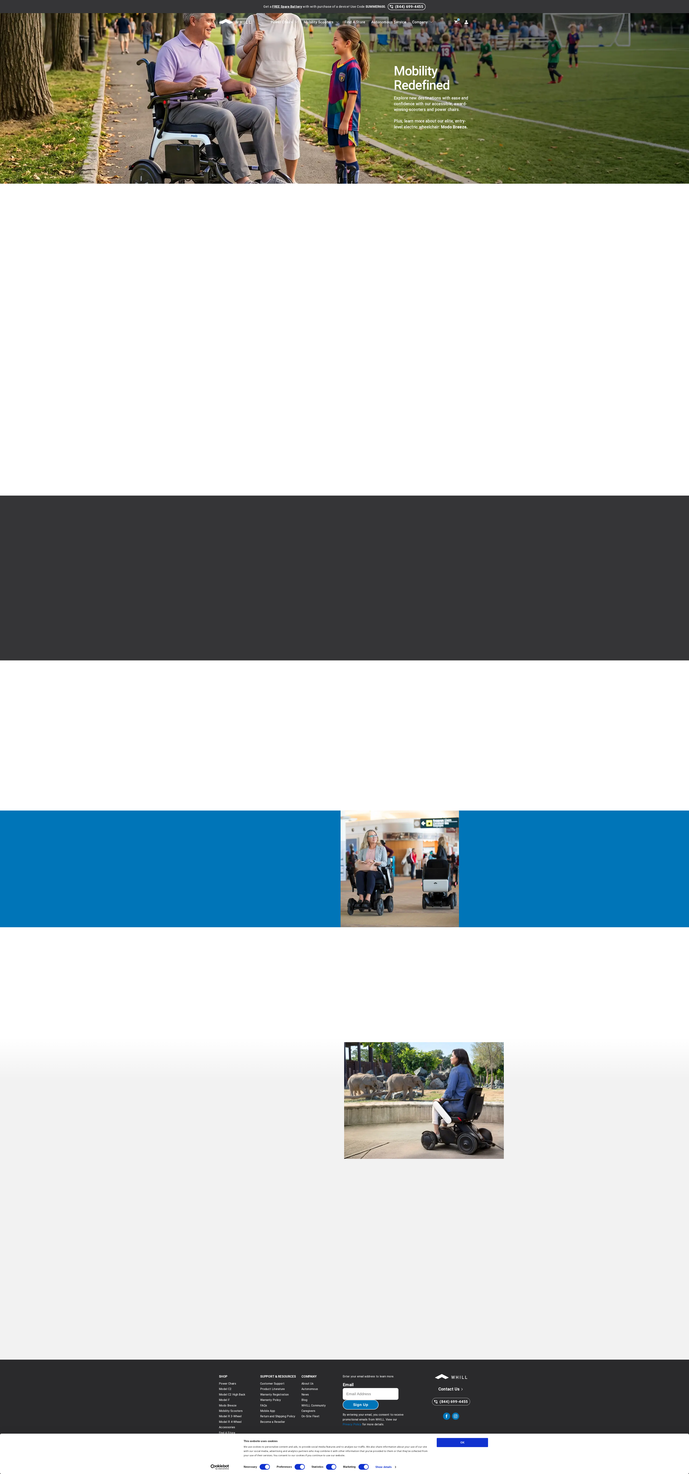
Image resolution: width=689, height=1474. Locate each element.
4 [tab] (293, 1145)
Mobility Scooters (318, 22)
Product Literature (272, 1389)
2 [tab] (282, 1145)
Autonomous (309, 1389)
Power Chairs (282, 22)
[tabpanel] (344, 392)
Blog (242, 1308)
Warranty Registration (274, 1394)
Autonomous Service (388, 22)
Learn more (252, 1351)
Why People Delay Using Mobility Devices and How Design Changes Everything (265, 1321)
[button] (268, 730)
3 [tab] (288, 1145)
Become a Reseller (272, 1422)
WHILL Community (313, 1405)
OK (462, 1442)
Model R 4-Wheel (230, 1422)
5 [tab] (299, 1145)
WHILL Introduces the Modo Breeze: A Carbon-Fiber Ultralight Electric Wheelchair (421, 1321)
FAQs (263, 1405)
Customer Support (272, 1383)
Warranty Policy (270, 1400)
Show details (383, 1466)
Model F (224, 1400)
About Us (307, 1383)
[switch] (300, 1467)
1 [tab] (277, 1145)
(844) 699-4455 (409, 6)
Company (420, 22)
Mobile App (267, 1411)
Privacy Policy (352, 1424)
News (397, 1308)
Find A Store (355, 22)
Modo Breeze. (454, 127)
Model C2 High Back (232, 1394)
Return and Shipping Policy (277, 1416)
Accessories (227, 1427)
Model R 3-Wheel (230, 1416)
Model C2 (225, 1389)
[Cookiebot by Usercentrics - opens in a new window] (220, 1467)
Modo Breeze (280, 644)
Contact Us (449, 1389)
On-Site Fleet (310, 1416)
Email (348, 1384)
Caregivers (308, 1411)
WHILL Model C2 (272, 285)
